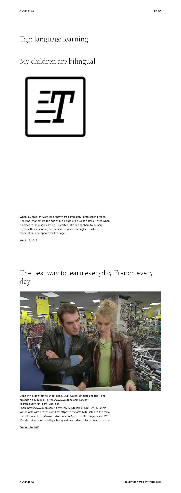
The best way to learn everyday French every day (86, 276)
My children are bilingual (57, 61)
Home (157, 10)
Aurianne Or (27, 10)
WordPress (154, 481)
